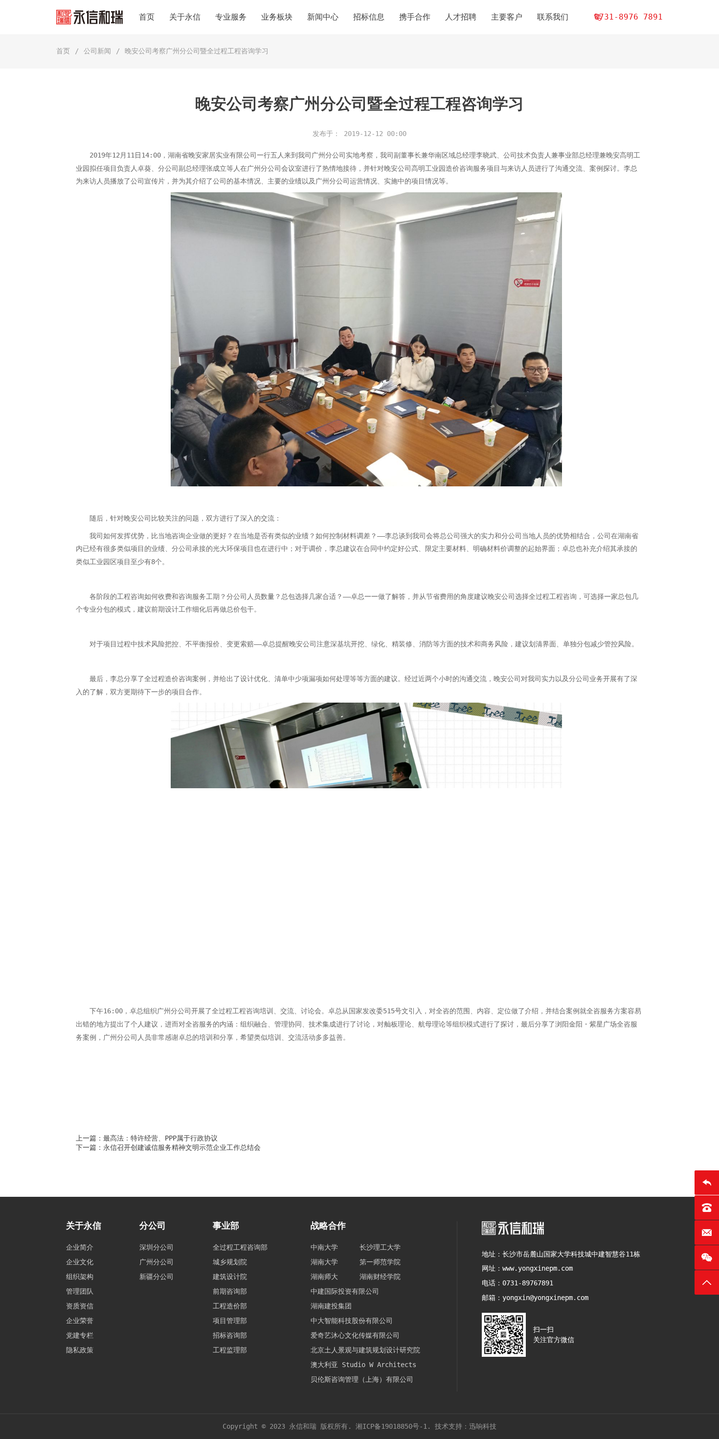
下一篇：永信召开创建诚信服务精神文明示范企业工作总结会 (168, 1147)
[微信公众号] (707, 1257)
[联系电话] (707, 1207)
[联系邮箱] (707, 1232)
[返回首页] (707, 1182)
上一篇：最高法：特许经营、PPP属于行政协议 (147, 1138)
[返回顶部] (707, 1282)
